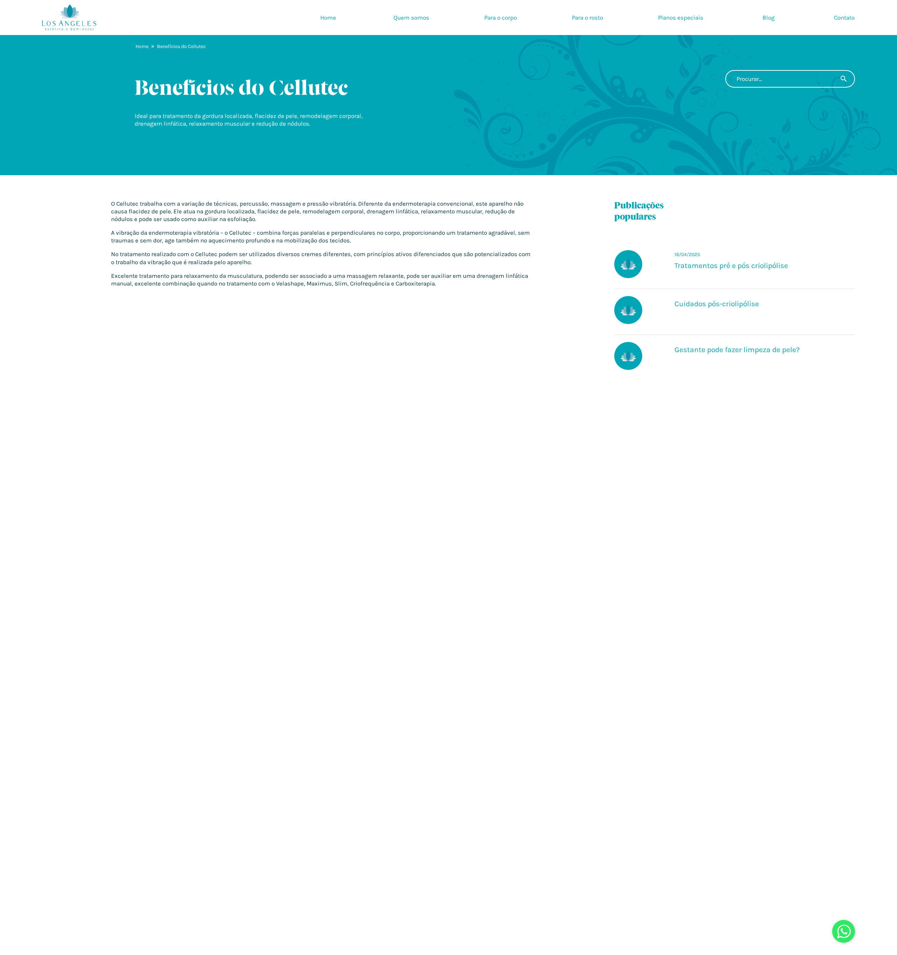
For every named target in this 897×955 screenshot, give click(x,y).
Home (328, 17)
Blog (768, 17)
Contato (844, 17)
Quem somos (411, 17)
